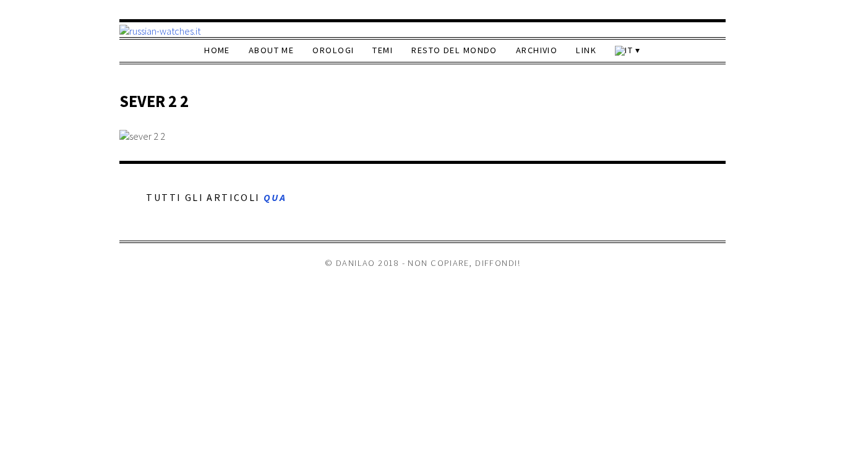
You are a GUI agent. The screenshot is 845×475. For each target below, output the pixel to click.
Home (217, 50)
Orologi (333, 50)
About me (271, 50)
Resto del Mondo (454, 50)
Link (586, 50)
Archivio (537, 50)
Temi (382, 50)
